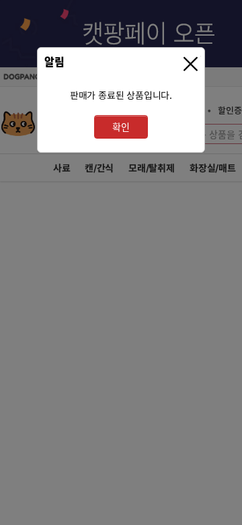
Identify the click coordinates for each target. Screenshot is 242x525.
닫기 (192, 64)
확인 (121, 127)
